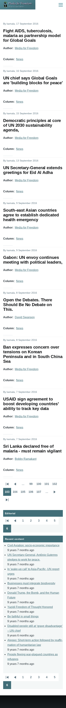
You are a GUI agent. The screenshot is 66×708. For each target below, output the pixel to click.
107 (39, 493)
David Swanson (25, 317)
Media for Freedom (26, 48)
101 (47, 485)
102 (55, 485)
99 (32, 485)
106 (32, 493)
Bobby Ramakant (25, 458)
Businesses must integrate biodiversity (31, 583)
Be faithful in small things (23, 616)
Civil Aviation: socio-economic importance (33, 545)
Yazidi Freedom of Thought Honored (30, 607)
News (19, 59)
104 (16, 493)
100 (39, 485)
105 (24, 493)
